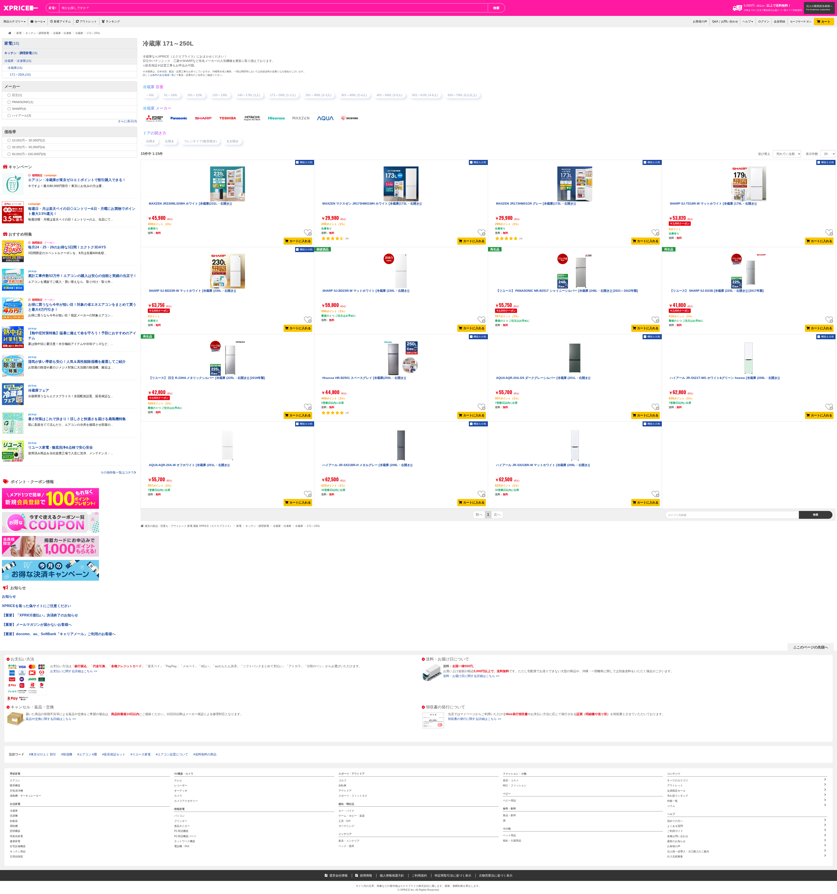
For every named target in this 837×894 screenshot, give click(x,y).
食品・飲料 (509, 815)
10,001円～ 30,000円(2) (28, 140)
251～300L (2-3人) (318, 95)
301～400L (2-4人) (354, 95)
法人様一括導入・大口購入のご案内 (688, 851)
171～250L (313, 526)
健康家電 (15, 841)
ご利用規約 (419, 875)
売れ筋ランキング (677, 795)
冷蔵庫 (299, 526)
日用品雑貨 (16, 856)
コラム (671, 805)
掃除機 (14, 825)
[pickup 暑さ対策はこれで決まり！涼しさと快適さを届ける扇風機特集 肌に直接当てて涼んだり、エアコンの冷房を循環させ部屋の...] (69, 432)
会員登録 (779, 21)
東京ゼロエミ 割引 (43, 754)
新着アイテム (62, 21)
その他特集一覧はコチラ (117, 472)
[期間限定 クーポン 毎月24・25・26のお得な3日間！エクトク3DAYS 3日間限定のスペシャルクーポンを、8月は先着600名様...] (69, 261)
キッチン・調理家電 (257, 526)
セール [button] (38, 21)
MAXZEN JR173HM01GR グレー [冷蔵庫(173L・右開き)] (536, 203)
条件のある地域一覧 (163, 75)
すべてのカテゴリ (677, 780)
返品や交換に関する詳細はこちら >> (51, 719)
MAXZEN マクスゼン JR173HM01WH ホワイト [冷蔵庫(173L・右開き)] (372, 203)
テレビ (178, 780)
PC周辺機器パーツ (185, 836)
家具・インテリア (349, 840)
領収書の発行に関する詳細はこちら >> (474, 719)
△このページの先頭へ (810, 647)
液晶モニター (182, 825)
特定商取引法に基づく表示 (453, 875)
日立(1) (17, 95)
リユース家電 (141, 754)
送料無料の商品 (205, 754)
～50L (150, 95)
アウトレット (88, 21)
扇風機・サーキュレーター (25, 795)
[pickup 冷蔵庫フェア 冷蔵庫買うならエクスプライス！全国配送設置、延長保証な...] (69, 404)
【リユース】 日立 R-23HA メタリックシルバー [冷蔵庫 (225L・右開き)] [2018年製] (207, 378)
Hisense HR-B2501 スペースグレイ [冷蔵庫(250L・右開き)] (364, 378)
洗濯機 (14, 815)
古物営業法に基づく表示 (495, 875)
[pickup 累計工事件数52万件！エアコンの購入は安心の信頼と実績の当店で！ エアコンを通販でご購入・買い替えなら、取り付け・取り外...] (69, 289)
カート (826, 21)
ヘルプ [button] (746, 21)
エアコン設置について (173, 754)
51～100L (171, 95)
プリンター (180, 820)
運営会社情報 (338, 875)
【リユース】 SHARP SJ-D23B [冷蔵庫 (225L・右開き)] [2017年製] (717, 290)
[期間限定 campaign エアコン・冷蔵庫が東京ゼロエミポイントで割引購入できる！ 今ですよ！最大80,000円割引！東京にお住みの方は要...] (69, 193)
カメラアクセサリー (186, 800)
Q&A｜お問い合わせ (725, 21)
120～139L (220, 95)
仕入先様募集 (675, 856)
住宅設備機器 (18, 846)
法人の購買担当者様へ (819, 6)
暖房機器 (15, 785)
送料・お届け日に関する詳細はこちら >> (471, 676)
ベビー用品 (509, 800)
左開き (169, 141)
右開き (150, 141)
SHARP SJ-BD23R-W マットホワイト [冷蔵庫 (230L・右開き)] (192, 290)
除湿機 (67, 754)
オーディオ (180, 790)
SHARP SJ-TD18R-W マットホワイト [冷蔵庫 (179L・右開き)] (713, 203)
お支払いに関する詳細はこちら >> (73, 671)
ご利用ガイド (675, 831)
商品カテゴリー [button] (13, 21)
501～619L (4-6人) (425, 95)
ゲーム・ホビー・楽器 (352, 815)
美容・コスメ (511, 780)
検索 (496, 8)
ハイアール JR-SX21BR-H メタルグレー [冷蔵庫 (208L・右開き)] (367, 465)
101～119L (194, 95)
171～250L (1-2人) (283, 95)
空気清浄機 (16, 790)
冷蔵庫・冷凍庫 (282, 526)
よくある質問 (675, 825)
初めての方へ (675, 820)
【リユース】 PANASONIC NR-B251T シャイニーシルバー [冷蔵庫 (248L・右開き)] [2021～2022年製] (567, 290)
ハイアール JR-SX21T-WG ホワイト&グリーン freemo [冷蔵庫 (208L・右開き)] (725, 378)
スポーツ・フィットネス (353, 795)
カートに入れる (300, 241)
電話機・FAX (181, 846)
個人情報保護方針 (392, 875)
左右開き (232, 141)
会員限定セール (676, 790)
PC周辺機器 (181, 831)
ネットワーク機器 (184, 841)
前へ (479, 514)
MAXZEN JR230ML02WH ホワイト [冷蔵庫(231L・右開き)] (190, 203)
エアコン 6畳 (88, 754)
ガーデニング (346, 825)
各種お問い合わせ (677, 836)
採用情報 (365, 875)
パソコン (179, 815)
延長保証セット (114, 754)
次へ (497, 514)
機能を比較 (306, 162)
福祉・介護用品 (512, 840)
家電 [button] (52, 8)
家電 (239, 526)
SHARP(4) (19, 108)
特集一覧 (672, 800)
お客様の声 (700, 21)
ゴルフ (342, 780)
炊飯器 (14, 820)
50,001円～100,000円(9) (29, 154)
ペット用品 (509, 835)
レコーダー (180, 785)
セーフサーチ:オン (801, 21)
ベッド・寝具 (346, 845)
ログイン (763, 21)
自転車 (342, 785)
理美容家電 (16, 836)
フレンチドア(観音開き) (200, 141)
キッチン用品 (18, 851)
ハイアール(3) (21, 115)
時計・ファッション (514, 785)
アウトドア (345, 790)
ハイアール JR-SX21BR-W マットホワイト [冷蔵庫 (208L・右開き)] (543, 465)
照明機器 (15, 831)
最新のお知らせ (676, 841)
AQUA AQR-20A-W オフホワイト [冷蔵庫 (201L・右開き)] (189, 465)
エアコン (15, 780)
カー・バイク (346, 810)
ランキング (113, 21)
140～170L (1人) (248, 95)
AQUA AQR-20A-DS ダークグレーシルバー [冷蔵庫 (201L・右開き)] (543, 378)
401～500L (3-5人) (389, 95)
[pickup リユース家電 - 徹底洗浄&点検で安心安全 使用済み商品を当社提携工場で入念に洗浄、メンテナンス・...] (69, 461)
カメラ (178, 795)
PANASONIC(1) (22, 102)
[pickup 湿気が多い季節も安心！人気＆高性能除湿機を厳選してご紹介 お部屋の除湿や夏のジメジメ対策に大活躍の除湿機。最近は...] (69, 375)
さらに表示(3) (127, 121)
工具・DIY (345, 820)
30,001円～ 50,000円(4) (28, 147)
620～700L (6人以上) (462, 95)
